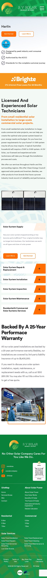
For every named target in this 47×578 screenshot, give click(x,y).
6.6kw (3, 520)
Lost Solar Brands (7, 549)
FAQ (2, 498)
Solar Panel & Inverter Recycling (9, 545)
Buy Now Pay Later (26, 560)
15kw (3, 526)
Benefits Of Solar (31, 498)
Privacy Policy (6, 560)
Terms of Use (15, 560)
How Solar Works (31, 495)
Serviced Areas (6, 495)
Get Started (8, 34)
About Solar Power (31, 492)
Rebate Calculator (31, 509)
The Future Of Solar (32, 501)
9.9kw (3, 523)
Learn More (26, 34)
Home (3, 492)
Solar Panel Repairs (8, 541)
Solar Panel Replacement (33, 538)
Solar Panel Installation (9, 538)
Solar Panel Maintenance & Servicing (34, 545)
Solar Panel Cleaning (31, 541)
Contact (4, 501)
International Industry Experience (32, 505)
